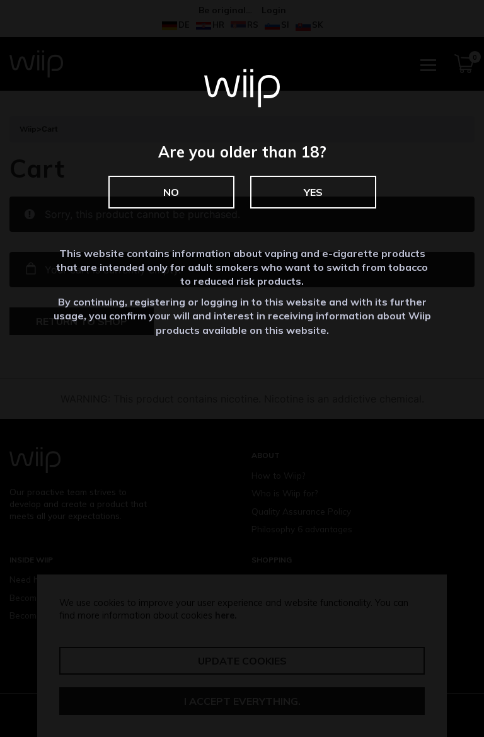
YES (313, 192)
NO (171, 192)
